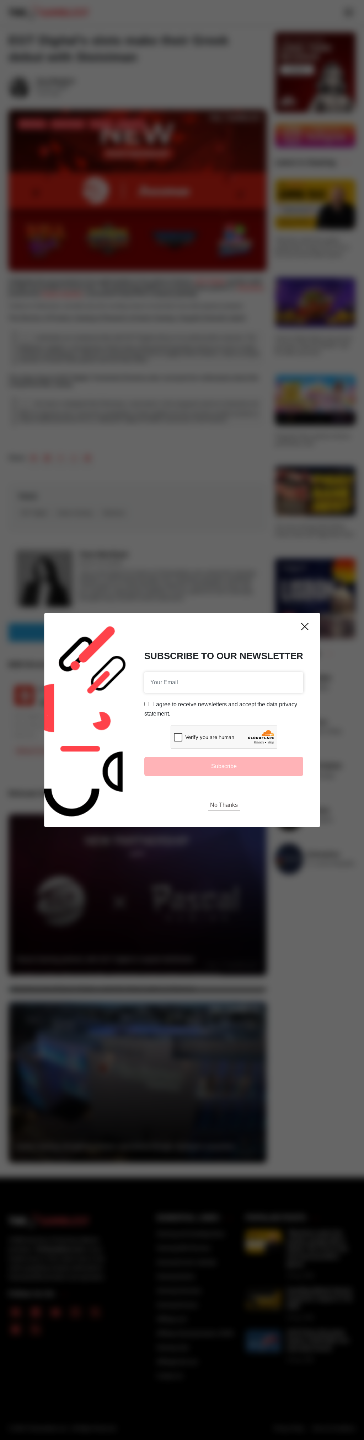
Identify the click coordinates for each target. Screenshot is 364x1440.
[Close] (304, 626)
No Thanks (224, 805)
